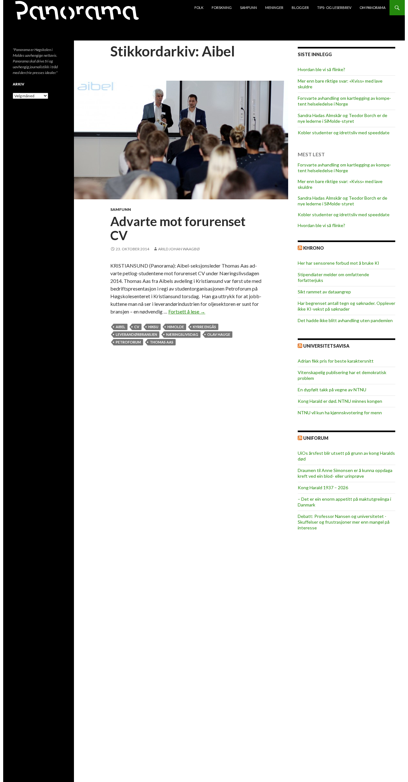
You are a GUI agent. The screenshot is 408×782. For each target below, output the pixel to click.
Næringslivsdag (182, 334)
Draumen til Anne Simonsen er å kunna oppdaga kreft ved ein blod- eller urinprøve (345, 473)
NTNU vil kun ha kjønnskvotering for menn (340, 412)
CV (136, 327)
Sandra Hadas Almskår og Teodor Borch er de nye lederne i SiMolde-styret (342, 118)
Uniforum (315, 438)
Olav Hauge (218, 334)
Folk (198, 7)
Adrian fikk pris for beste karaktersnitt (336, 361)
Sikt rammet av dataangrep (324, 291)
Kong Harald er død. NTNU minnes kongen (340, 401)
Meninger (274, 7)
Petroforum (128, 342)
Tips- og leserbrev (334, 7)
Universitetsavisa (326, 346)
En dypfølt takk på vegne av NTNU (332, 389)
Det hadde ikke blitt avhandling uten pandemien (345, 320)
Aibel (120, 327)
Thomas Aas (161, 342)
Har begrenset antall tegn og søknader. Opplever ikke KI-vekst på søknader (346, 306)
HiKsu (153, 327)
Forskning (222, 7)
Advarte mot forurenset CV (177, 228)
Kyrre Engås (204, 327)
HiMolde (175, 327)
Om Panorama (372, 7)
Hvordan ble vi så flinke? (321, 69)
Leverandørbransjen (136, 334)
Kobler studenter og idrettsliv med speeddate (344, 132)
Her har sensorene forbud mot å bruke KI (338, 263)
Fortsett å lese (186, 311)
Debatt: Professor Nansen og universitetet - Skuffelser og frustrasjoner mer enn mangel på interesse (344, 521)
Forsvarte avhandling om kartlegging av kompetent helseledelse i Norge (344, 101)
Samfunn (248, 7)
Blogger (300, 7)
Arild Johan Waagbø (179, 249)
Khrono (313, 248)
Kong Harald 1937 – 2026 (323, 487)
